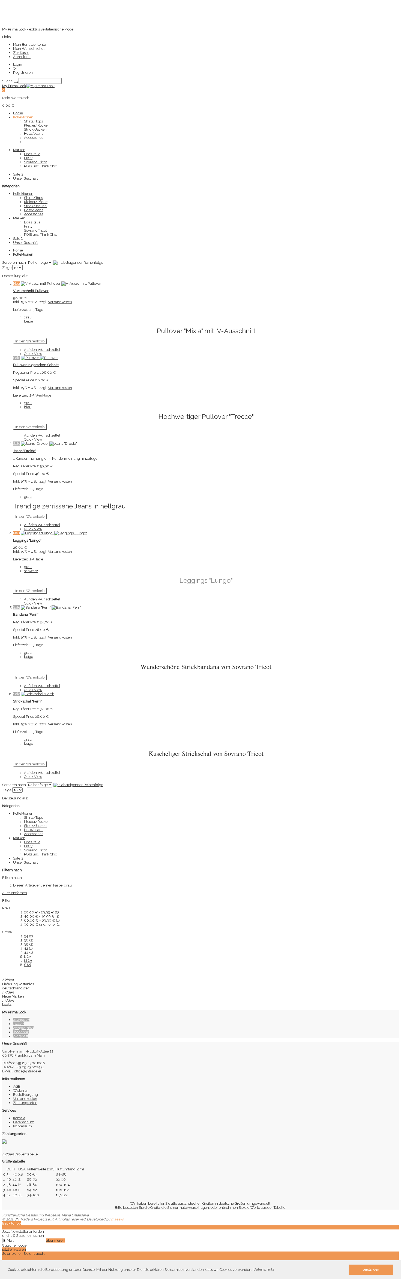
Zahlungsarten (25, 1103)
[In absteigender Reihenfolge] (78, 262)
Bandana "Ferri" (25, 614)
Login (17, 64)
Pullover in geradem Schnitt (36, 365)
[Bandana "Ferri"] (51, 607)
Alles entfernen (14, 893)
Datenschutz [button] (263, 1269)
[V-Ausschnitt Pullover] (61, 283)
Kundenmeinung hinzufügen (76, 458)
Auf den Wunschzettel (42, 350)
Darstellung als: (15, 276)
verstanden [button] (371, 1269)
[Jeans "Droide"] (49, 443)
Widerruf (20, 1090)
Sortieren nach (14, 262)
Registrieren (23, 72)
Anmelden (22, 57)
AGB (16, 1086)
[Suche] (15, 82)
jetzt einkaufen (14, 1249)
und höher (40, 924)
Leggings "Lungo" (27, 540)
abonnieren (55, 1240)
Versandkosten (60, 302)
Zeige (6, 268)
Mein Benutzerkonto (29, 44)
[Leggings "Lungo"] (54, 533)
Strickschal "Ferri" (27, 701)
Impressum (22, 1126)
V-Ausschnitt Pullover (31, 291)
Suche (7, 81)
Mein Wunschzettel (28, 49)
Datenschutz (23, 1122)
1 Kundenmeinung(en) (31, 458)
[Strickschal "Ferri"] (37, 694)
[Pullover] (39, 358)
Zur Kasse (21, 53)
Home (18, 250)
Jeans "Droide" (24, 451)
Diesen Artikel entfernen (32, 885)
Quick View (33, 354)
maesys (117, 1219)
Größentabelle (20, 1154)
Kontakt (19, 1118)
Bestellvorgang (25, 1095)
